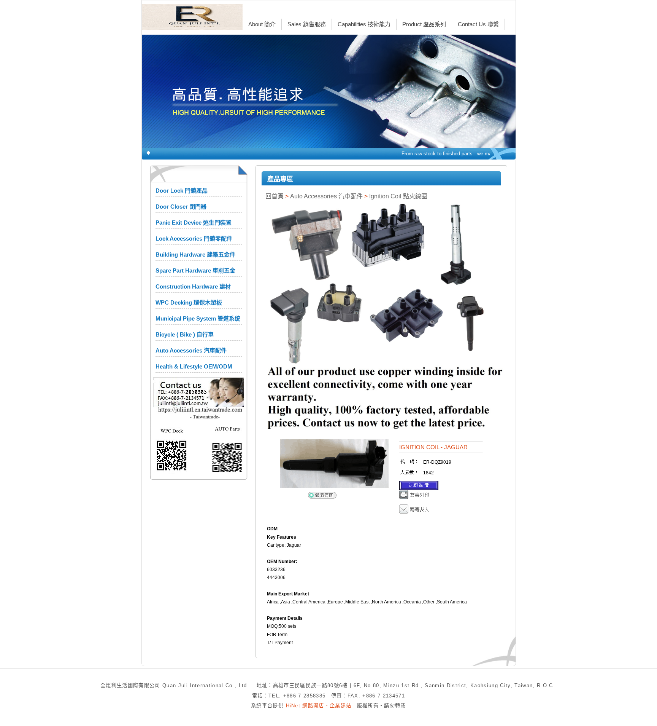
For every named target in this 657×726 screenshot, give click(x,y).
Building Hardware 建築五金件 (195, 254)
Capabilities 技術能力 (364, 24)
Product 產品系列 (424, 24)
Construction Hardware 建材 (193, 286)
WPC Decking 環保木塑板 (189, 302)
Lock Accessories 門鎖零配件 (194, 238)
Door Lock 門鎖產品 (182, 190)
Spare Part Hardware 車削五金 (195, 270)
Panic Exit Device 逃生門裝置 (194, 222)
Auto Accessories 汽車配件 (191, 350)
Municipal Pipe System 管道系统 (198, 318)
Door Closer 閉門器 (181, 206)
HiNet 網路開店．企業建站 (319, 705)
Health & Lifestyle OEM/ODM (194, 366)
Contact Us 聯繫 (478, 24)
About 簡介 (262, 24)
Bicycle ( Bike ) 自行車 (185, 334)
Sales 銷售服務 (306, 24)
